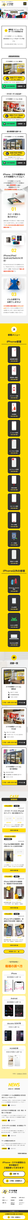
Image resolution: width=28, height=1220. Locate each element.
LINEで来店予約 (10, 86)
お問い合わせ (22, 1197)
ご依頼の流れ (13, 1197)
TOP (3, 1197)
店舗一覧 (16, 1173)
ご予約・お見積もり (15, 1217)
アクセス (21, 702)
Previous (2, 13)
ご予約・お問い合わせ (8, 702)
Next (26, 13)
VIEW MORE (21, 1153)
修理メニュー (5, 1200)
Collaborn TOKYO (21, 1073)
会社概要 (21, 1200)
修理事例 (12, 1200)
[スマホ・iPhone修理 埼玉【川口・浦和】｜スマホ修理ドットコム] (7, 4)
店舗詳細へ (20, 86)
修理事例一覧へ (12, 951)
